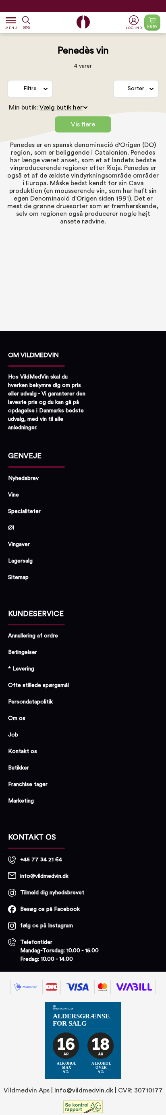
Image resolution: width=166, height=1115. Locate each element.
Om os (16, 718)
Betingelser (22, 652)
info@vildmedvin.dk (44, 876)
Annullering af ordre (33, 636)
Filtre (30, 88)
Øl (11, 528)
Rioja (113, 168)
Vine (13, 495)
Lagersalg (20, 561)
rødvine (93, 221)
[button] (134, 22)
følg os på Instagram (46, 926)
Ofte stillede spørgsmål (38, 685)
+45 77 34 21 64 (41, 860)
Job (13, 735)
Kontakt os (22, 751)
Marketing (21, 801)
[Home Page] (83, 22)
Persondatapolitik (30, 702)
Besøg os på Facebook (50, 909)
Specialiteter (24, 511)
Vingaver (19, 544)
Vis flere (83, 124)
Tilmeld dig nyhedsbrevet (52, 893)
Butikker (18, 768)
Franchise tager (28, 784)
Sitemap (18, 577)
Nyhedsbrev (23, 478)
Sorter (136, 88)
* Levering (21, 669)
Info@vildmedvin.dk (83, 1090)
